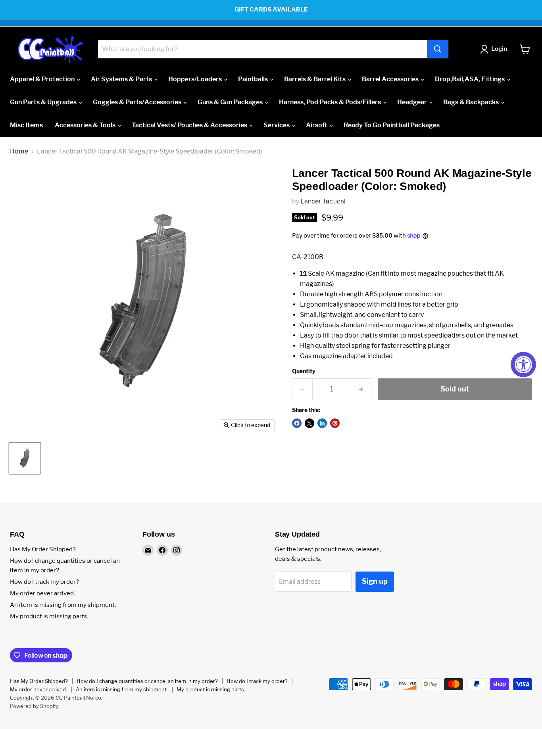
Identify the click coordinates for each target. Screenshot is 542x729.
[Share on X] (309, 423)
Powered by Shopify (34, 706)
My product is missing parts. (49, 616)
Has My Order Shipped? (43, 549)
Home (19, 151)
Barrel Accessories (391, 79)
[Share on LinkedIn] (322, 423)
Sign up (375, 581)
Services (277, 125)
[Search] (437, 49)
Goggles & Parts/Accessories (138, 102)
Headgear (412, 102)
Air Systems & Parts (122, 79)
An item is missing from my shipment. (63, 604)
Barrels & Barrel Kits (315, 79)
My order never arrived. (42, 593)
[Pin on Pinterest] (335, 423)
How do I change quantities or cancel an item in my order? (147, 681)
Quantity (303, 371)
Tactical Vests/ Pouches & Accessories (190, 125)
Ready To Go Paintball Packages (392, 125)
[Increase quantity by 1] (361, 389)
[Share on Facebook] (297, 423)
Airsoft (317, 125)
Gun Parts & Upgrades (44, 102)
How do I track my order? (44, 581)
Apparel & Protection (43, 79)
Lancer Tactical (323, 201)
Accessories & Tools (86, 125)
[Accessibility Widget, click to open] (523, 364)
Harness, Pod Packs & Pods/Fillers (330, 102)
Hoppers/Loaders (195, 79)
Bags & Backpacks (471, 102)
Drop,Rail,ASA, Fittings (470, 79)
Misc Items (26, 125)
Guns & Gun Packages (231, 102)
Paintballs (253, 79)
